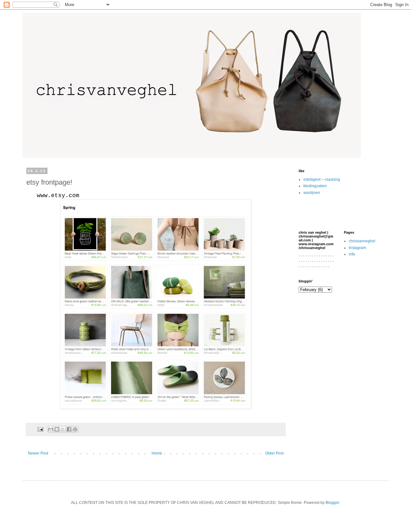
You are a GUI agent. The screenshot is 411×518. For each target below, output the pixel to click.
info (352, 254)
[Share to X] (63, 429)
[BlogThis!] (57, 429)
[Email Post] (40, 429)
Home (157, 453)
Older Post (274, 453)
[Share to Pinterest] (75, 429)
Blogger (332, 502)
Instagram (357, 248)
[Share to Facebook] (69, 429)
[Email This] (51, 429)
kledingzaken (315, 186)
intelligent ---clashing (321, 179)
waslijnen (311, 192)
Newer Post (38, 453)
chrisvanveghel (362, 241)
